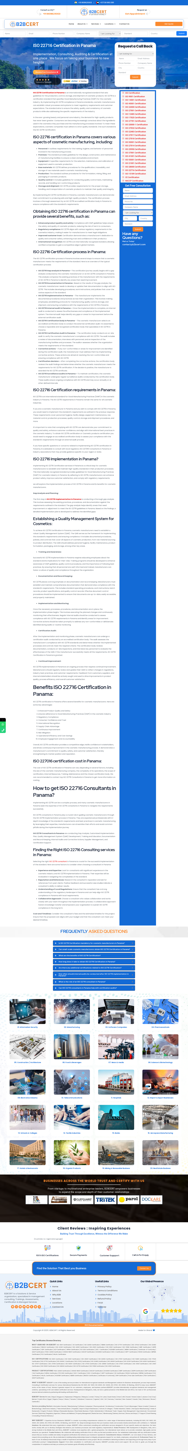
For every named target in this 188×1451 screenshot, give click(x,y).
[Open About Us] (87, 24)
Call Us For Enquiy (140, 1255)
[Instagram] (16, 1306)
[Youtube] (27, 1306)
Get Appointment (135, 13)
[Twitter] (24, 1306)
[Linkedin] (20, 1306)
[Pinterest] (35, 1306)
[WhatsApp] (3, 724)
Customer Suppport (109, 1255)
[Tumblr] (31, 1306)
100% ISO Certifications (47, 1255)
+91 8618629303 (51, 13)
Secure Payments (78, 1255)
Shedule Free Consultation (45, 72)
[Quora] (39, 1306)
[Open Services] (100, 24)
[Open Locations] (115, 24)
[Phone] (3, 730)
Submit (182, 33)
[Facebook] (12, 1306)
